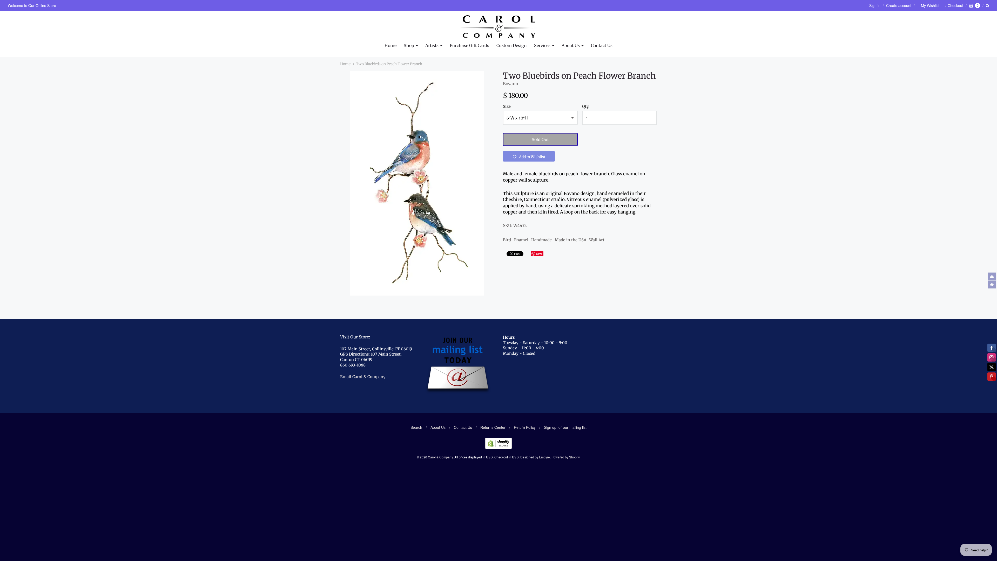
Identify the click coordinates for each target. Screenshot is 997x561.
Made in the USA (570, 239)
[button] (529, 156)
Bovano (510, 83)
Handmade (541, 239)
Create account (898, 5)
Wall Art (596, 239)
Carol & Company (440, 457)
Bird (507, 239)
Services (542, 45)
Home (390, 45)
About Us (571, 45)
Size (507, 106)
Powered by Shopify (565, 457)
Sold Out (540, 139)
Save (539, 254)
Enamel (521, 239)
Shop (409, 45)
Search (416, 427)
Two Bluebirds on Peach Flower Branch (389, 64)
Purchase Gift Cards (469, 45)
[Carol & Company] (498, 26)
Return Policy (525, 427)
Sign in (874, 5)
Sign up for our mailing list (565, 427)
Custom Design (511, 45)
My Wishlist (930, 5)
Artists (432, 45)
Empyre (544, 457)
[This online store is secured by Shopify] (498, 447)
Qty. (585, 106)
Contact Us (601, 45)
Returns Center (493, 427)
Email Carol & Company (363, 376)
